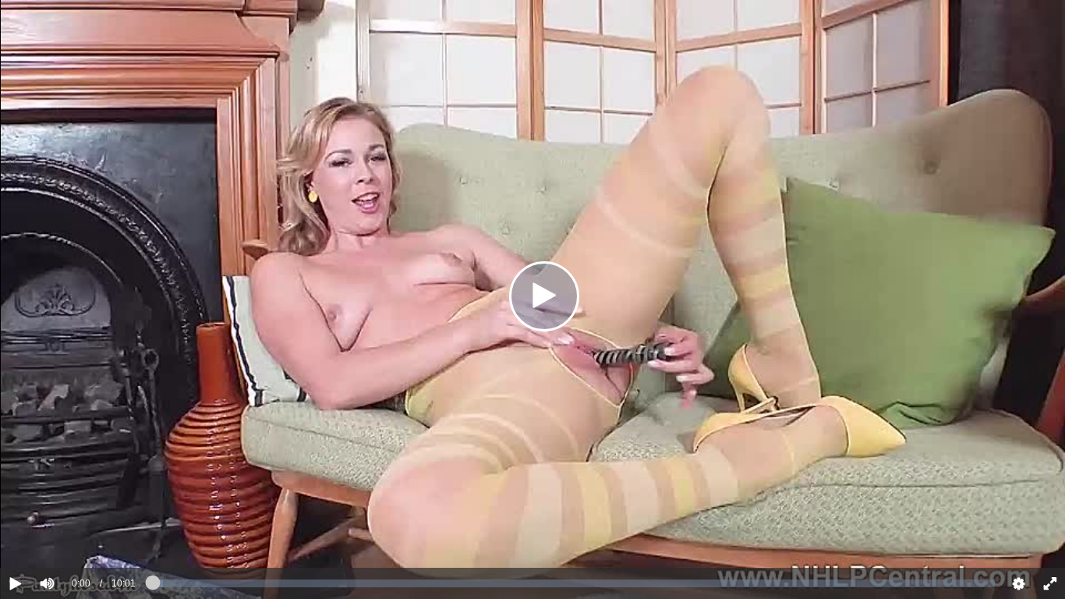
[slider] (74, 535)
